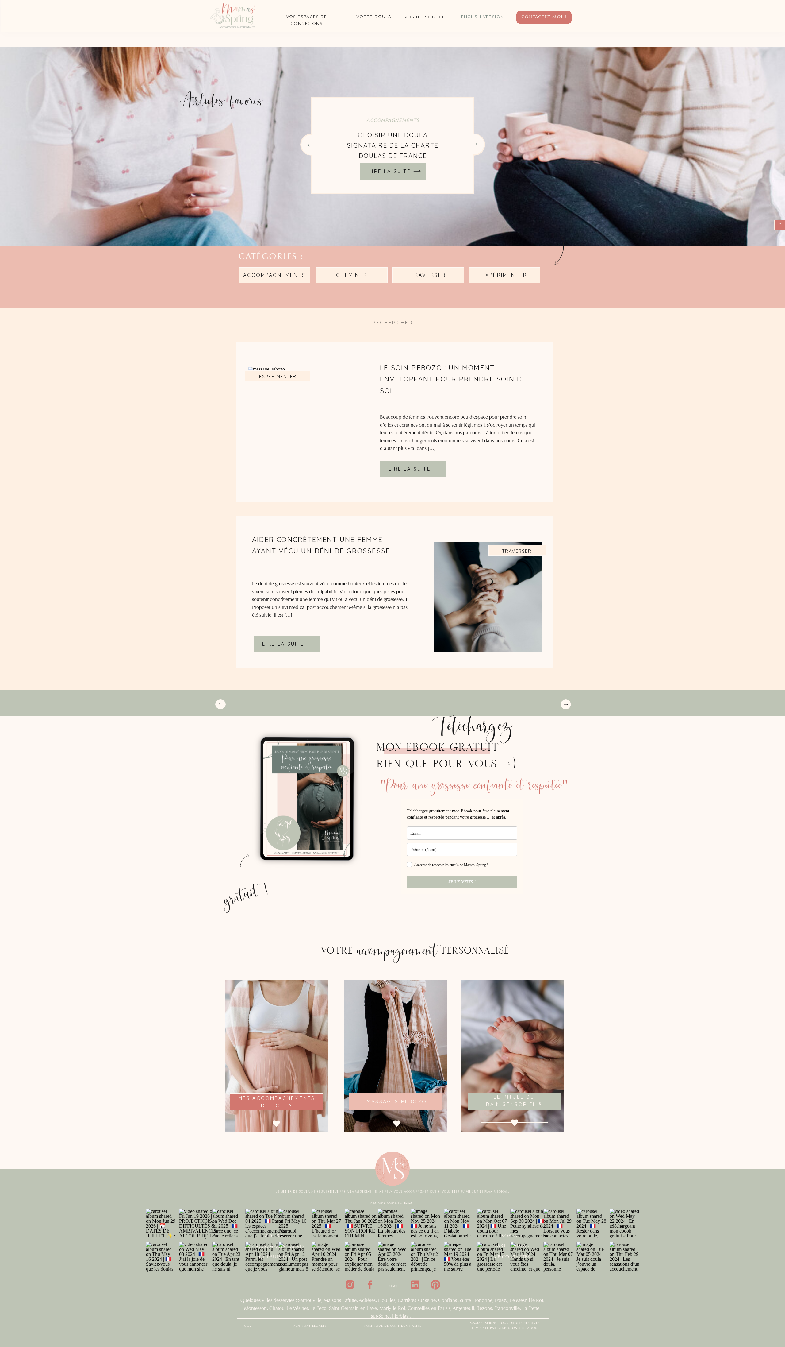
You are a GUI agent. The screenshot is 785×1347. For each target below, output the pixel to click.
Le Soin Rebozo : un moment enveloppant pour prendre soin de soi (453, 379)
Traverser (517, 551)
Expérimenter (278, 376)
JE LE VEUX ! (462, 882)
